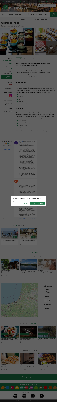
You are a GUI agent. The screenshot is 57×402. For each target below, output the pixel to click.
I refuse (34, 203)
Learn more (25, 203)
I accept (41, 203)
